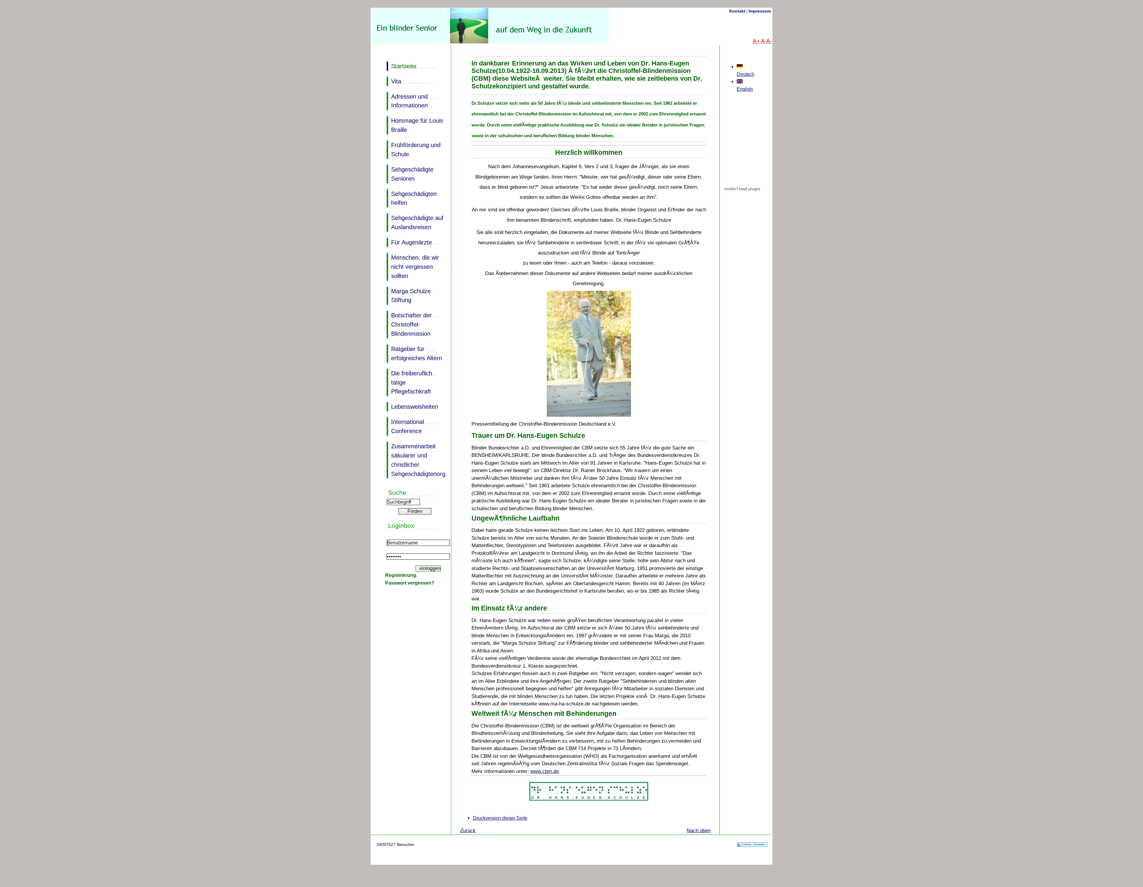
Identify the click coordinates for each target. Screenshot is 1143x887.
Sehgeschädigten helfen (412, 197)
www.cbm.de (544, 771)
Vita (394, 81)
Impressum (760, 11)
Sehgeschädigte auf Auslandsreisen (415, 221)
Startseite (401, 65)
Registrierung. (401, 575)
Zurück (468, 830)
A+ (756, 41)
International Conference (405, 425)
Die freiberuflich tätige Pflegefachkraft (409, 382)
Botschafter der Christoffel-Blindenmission (409, 324)
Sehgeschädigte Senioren (410, 173)
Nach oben (699, 830)
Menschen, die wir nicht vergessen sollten (413, 266)
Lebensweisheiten (412, 406)
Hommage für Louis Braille (415, 124)
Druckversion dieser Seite (500, 818)
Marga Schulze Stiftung (409, 295)
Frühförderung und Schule (414, 148)
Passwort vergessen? (409, 582)
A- (769, 41)
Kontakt (737, 11)
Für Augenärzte (409, 242)
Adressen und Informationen (407, 100)
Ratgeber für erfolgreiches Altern (414, 352)
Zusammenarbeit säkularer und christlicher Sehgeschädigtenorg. (416, 459)
